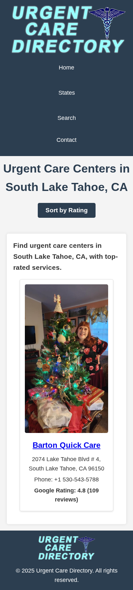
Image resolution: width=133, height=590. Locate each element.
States (66, 93)
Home (66, 67)
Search (66, 118)
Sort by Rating (67, 210)
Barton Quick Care (66, 445)
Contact (66, 140)
